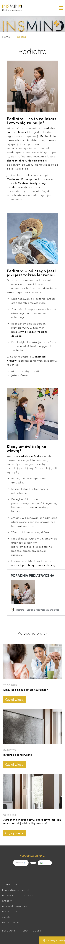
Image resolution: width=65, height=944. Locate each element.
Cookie (37, 930)
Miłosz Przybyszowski (25, 371)
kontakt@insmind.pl (15, 889)
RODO (24, 930)
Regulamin (9, 930)
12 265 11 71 (9, 884)
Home (6, 36)
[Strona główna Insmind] (16, 8)
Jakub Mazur (19, 375)
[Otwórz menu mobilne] (60, 8)
